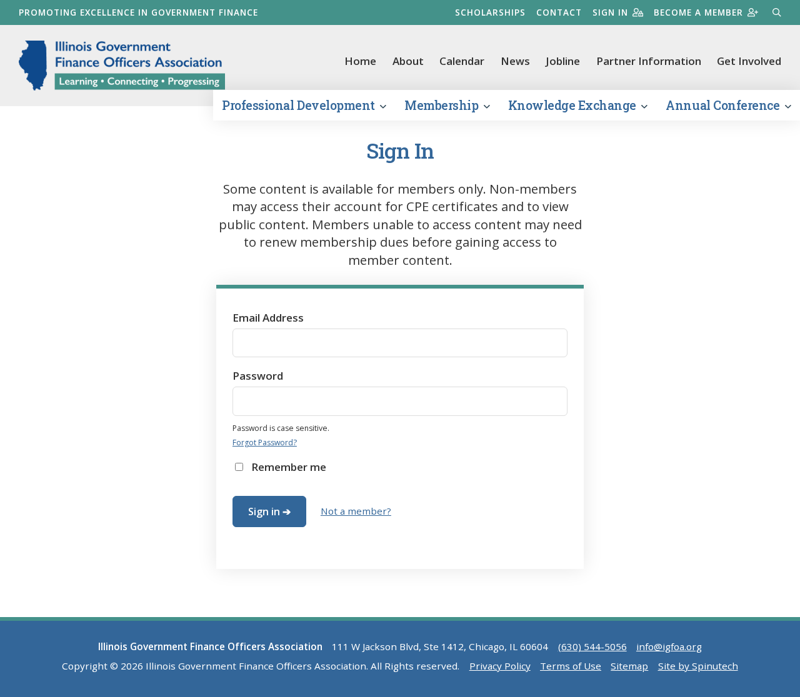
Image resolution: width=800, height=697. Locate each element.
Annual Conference (724, 105)
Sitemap (629, 666)
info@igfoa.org (669, 646)
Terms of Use (570, 666)
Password (257, 375)
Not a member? (356, 511)
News (515, 61)
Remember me (288, 467)
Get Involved (749, 61)
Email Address (268, 317)
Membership (442, 105)
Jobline (563, 61)
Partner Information (648, 61)
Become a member (698, 12)
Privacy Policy (500, 666)
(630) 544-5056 (592, 646)
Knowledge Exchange (573, 105)
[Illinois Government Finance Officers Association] (122, 66)
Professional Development (300, 105)
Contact (559, 12)
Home (360, 61)
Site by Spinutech (698, 666)
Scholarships (490, 12)
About (408, 61)
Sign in (610, 12)
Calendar (461, 61)
